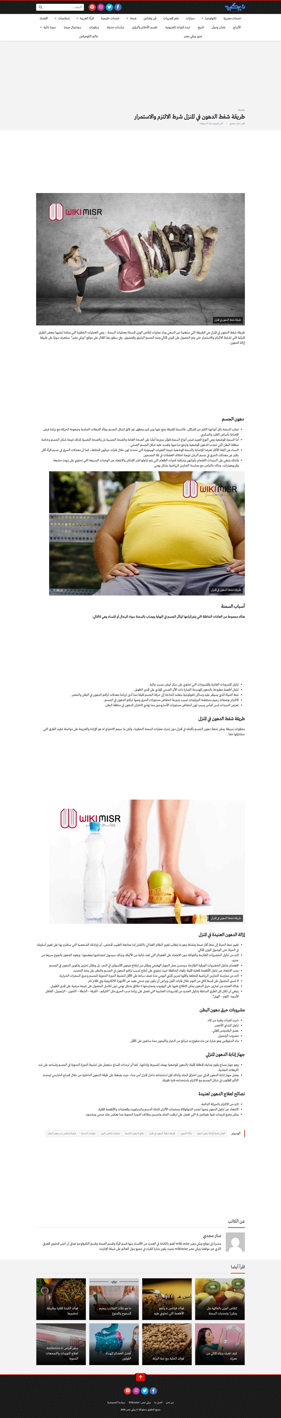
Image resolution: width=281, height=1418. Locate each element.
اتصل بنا (158, 1402)
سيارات (190, 18)
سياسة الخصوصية (116, 1402)
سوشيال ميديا (72, 27)
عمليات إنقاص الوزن (110, 1133)
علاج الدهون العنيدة (134, 1133)
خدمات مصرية (232, 18)
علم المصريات (171, 18)
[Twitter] (109, 7)
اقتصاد (44, 18)
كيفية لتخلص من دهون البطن (62, 1133)
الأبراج (237, 27)
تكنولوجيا (210, 18)
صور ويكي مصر (193, 36)
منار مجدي (235, 123)
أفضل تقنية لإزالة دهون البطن (211, 1133)
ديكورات (94, 27)
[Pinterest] (92, 7)
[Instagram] (101, 7)
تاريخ (201, 27)
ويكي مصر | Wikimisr (140, 1402)
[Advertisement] (140, 77)
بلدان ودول (218, 27)
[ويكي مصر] (235, 7)
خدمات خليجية (110, 18)
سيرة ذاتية (50, 27)
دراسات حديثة (115, 27)
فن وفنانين (150, 18)
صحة (133, 18)
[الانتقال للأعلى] (140, 1377)
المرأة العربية (87, 18)
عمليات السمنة (88, 1133)
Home (241, 110)
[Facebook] (118, 7)
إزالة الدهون (186, 1133)
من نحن (170, 1402)
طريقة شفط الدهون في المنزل (162, 1133)
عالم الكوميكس (88, 36)
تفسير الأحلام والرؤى (144, 27)
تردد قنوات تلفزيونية (177, 27)
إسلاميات (64, 18)
